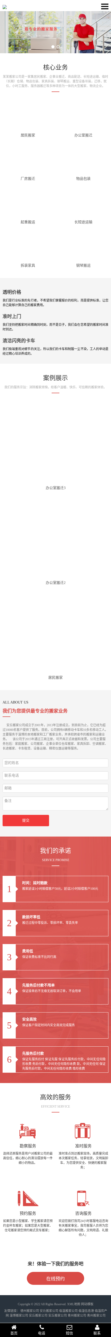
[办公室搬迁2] (55, 537)
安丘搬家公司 (49, 1311)
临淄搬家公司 (68, 1311)
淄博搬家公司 (19, 1315)
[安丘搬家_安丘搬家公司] (5, 5)
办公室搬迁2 (56, 583)
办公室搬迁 (83, 135)
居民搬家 (28, 135)
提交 (25, 820)
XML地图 (73, 1304)
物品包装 (83, 179)
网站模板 (87, 1304)
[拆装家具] (28, 245)
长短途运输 (83, 222)
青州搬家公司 (77, 1315)
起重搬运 (28, 222)
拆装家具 (28, 265)
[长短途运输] (83, 201)
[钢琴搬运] (83, 245)
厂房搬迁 (28, 179)
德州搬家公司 (29, 1311)
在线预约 (55, 1278)
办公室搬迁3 (56, 488)
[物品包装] (83, 158)
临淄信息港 (86, 1311)
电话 (41, 1333)
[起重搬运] (28, 201)
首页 (14, 1333)
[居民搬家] (28, 115)
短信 (69, 1333)
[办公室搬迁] (83, 115)
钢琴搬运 (83, 265)
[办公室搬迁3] (55, 442)
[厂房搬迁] (28, 158)
